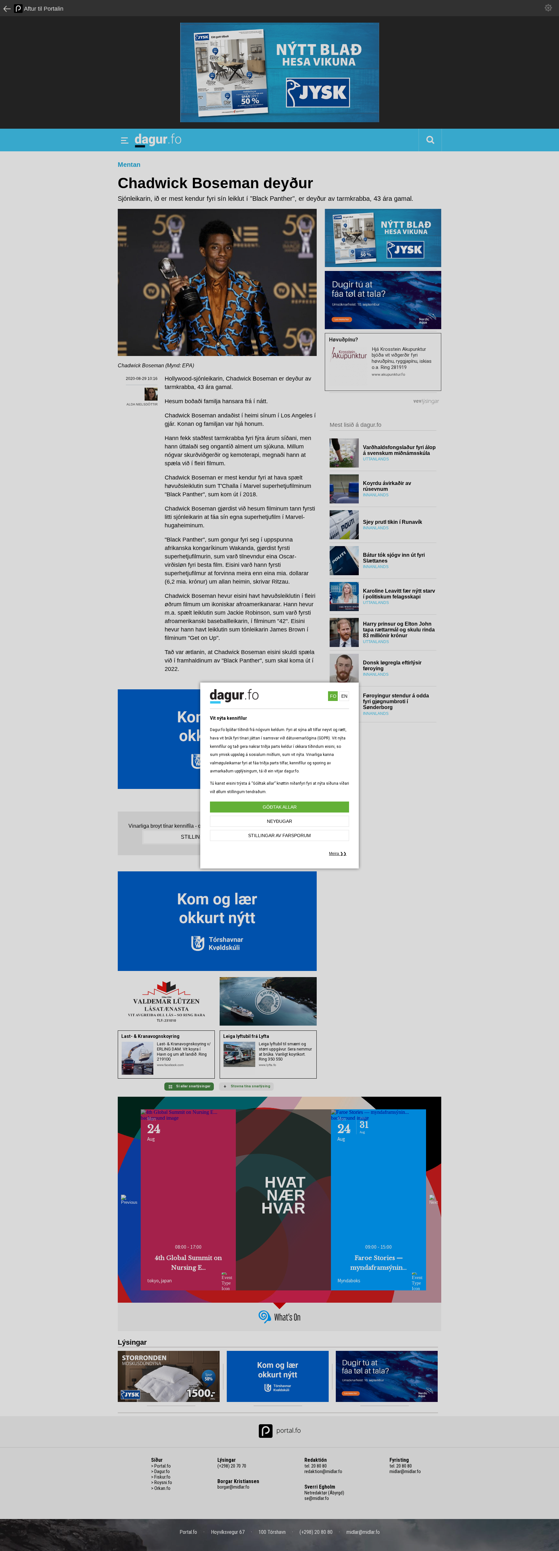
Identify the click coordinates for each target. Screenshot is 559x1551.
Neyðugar (279, 821)
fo (333, 696)
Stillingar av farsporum (279, 835)
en (344, 696)
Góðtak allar (280, 807)
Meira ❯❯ (337, 853)
